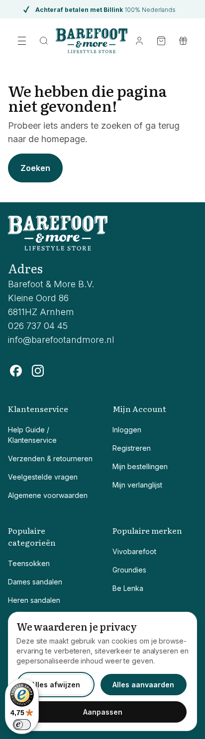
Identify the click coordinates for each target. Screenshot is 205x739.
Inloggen (126, 429)
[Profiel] (139, 41)
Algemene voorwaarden (48, 495)
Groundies (129, 570)
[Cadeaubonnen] (183, 41)
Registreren (131, 448)
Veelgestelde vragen (43, 477)
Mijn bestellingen (140, 466)
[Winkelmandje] (161, 41)
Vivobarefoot (134, 551)
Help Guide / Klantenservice (32, 434)
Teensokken (29, 563)
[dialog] (102, 671)
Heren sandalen (34, 600)
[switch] (22, 724)
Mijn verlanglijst (137, 485)
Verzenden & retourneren (50, 458)
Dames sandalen (35, 581)
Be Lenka (127, 588)
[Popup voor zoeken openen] (44, 41)
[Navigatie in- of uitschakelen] (22, 41)
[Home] (92, 40)
